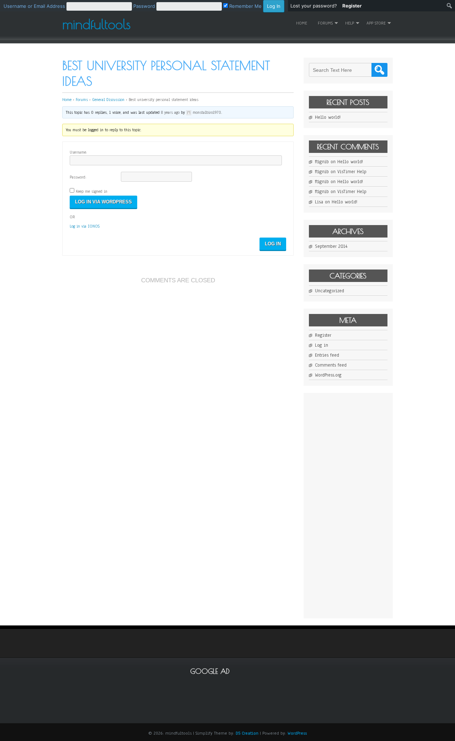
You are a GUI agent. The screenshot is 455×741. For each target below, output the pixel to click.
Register (323, 335)
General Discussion (108, 99)
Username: (78, 152)
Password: (78, 177)
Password (144, 6)
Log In (273, 243)
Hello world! (328, 117)
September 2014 (331, 246)
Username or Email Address (34, 6)
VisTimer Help (351, 172)
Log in (321, 345)
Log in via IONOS (85, 226)
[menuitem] (144, 5)
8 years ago (170, 112)
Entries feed (327, 355)
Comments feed (331, 365)
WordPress (297, 733)
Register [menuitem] (352, 6)
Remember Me (245, 6)
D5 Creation (247, 733)
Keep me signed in (91, 191)
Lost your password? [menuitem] (313, 6)
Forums (82, 99)
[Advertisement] (362, 505)
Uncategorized (329, 291)
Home (301, 23)
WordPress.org (328, 375)
